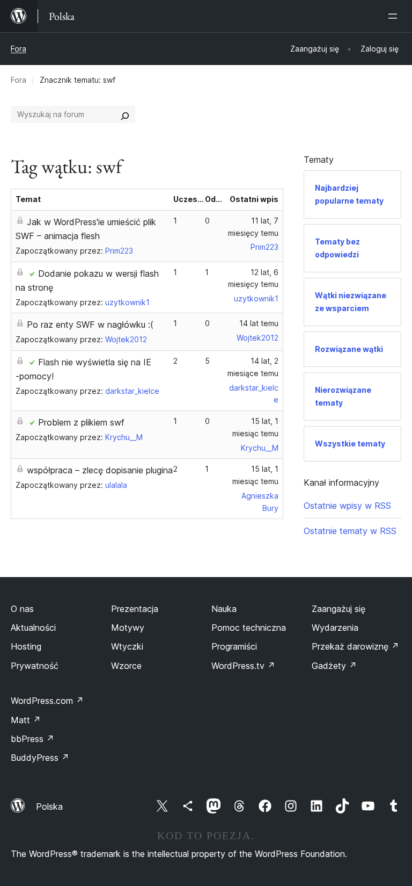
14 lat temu (258, 323)
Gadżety (334, 665)
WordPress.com (47, 700)
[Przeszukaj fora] (125, 114)
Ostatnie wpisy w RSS (347, 505)
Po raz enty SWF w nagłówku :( (90, 324)
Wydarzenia (335, 627)
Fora (18, 48)
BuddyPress (40, 757)
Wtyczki (127, 646)
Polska (49, 806)
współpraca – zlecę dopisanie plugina (100, 470)
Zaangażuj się (338, 608)
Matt (26, 720)
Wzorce (126, 665)
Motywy (127, 627)
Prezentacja (134, 608)
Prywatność (34, 665)
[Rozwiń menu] (395, 16)
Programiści (234, 646)
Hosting (26, 646)
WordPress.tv (243, 665)
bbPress (32, 738)
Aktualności (33, 627)
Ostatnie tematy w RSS (350, 530)
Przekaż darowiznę (355, 646)
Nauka (224, 608)
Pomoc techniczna (248, 627)
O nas (22, 608)
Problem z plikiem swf (81, 422)
